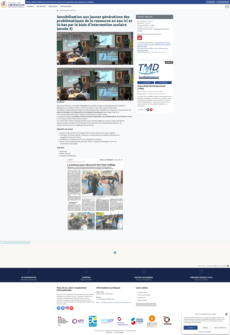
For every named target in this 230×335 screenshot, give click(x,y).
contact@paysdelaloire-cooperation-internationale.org (116, 302)
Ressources (53, 6)
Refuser (205, 327)
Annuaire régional (143, 292)
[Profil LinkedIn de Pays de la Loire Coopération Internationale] (63, 308)
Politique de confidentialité (204, 331)
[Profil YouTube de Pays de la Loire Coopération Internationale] (71, 308)
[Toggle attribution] (228, 266)
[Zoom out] (2, 245)
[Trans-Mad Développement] (148, 71)
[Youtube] (151, 109)
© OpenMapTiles (209, 266)
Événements (141, 297)
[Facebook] (147, 109)
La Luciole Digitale (118, 332)
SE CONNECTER (224, 2)
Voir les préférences (220, 327)
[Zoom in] (2, 243)
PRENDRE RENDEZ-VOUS (146, 304)
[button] (226, 314)
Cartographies (65, 6)
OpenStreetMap (223, 266)
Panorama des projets (68, 10)
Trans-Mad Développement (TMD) (151, 87)
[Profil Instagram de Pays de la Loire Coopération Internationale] (67, 308)
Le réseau (30, 6)
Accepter (190, 327)
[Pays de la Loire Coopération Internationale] (12, 4)
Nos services (41, 6)
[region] (115, 254)
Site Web (140, 109)
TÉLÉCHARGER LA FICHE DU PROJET (155, 56)
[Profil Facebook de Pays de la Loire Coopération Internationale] (58, 308)
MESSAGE (164, 82)
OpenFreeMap (201, 266)
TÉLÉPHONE (147, 82)
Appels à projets (142, 300)
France (152, 25)
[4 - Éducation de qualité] (139, 37)
